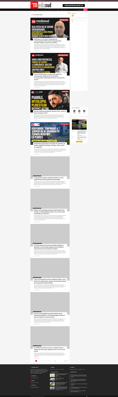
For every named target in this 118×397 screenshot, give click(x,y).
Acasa (32, 13)
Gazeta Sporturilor (33, 382)
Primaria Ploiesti (32, 369)
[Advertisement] (79, 98)
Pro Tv (84, 369)
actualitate (35, 37)
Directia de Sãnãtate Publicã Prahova (38, 370)
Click (31, 377)
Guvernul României (42, 372)
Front (40, 37)
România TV (76, 369)
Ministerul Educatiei (33, 373)
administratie (41, 141)
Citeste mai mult (37, 50)
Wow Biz (37, 377)
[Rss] (87, 1)
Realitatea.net (81, 369)
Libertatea (33, 377)
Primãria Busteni (42, 371)
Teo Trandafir (62, 369)
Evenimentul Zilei (71, 369)
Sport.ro (37, 382)
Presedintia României (36, 372)
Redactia (56, 376)
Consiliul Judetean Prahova (39, 369)
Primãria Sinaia (37, 371)
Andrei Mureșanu (75, 128)
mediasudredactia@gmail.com (34, 387)
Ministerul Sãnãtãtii (39, 373)
